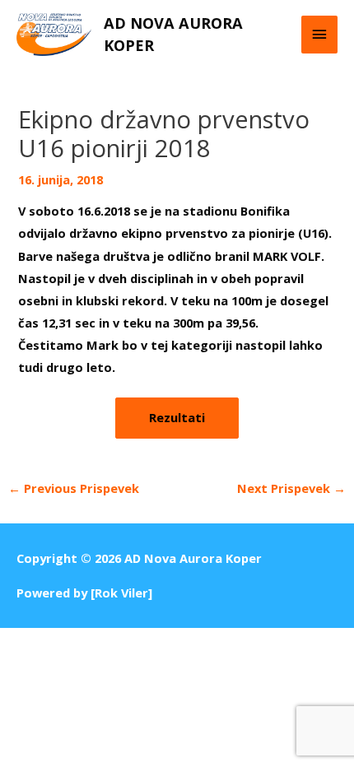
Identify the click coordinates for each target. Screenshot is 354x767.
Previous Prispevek (73, 488)
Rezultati (177, 417)
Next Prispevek (291, 488)
